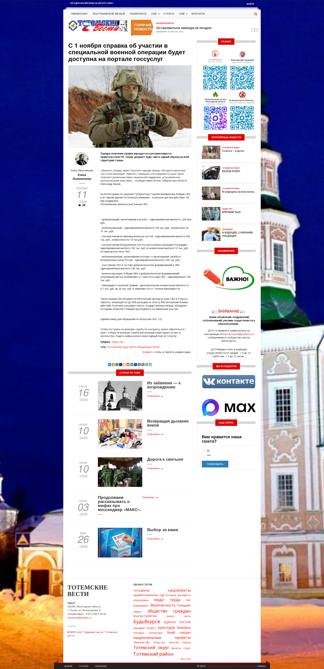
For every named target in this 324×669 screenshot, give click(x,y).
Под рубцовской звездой (109, 14)
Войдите (148, 352)
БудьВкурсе (146, 621)
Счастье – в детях (233, 151)
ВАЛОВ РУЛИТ (231, 171)
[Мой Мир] (116, 364)
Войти (250, 4)
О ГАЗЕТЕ (169, 14)
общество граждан (169, 611)
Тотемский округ (151, 647)
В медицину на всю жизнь (238, 191)
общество (159, 642)
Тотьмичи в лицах (231, 147)
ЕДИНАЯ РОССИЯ (177, 622)
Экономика (227, 229)
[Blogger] (124, 364)
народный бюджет (144, 627)
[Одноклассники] (113, 364)
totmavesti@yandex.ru (239, 334)
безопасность (163, 605)
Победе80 (184, 605)
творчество (141, 642)
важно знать (179, 616)
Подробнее (153, 396)
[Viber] (142, 364)
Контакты (198, 14)
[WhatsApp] (146, 364)
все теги (186, 658)
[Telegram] (150, 364)
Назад (253, 30)
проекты (176, 648)
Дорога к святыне (165, 459)
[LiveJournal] (135, 364)
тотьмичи (141, 590)
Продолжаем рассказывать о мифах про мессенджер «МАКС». (119, 503)
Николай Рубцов (180, 642)
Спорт (187, 648)
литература (155, 632)
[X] (120, 364)
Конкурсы (138, 632)
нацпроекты (179, 590)
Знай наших (179, 632)
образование (140, 600)
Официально (79, 14)
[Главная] (97, 25)
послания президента (178, 595)
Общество (118, 341)
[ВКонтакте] (109, 364)
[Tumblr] (139, 364)
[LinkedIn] (131, 364)
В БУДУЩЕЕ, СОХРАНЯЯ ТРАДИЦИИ (237, 234)
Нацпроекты (138, 14)
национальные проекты (162, 637)
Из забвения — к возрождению (164, 385)
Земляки (184, 627)
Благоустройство (145, 616)
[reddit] (128, 364)
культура (166, 627)
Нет (209, 455)
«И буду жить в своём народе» (181, 27)
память (137, 611)
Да (208, 450)
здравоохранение (145, 595)
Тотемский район (153, 654)
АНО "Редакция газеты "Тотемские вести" (232, 666)
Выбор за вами (162, 529)
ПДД (161, 595)
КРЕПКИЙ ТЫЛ (231, 212)
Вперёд (256, 30)
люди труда (167, 599)
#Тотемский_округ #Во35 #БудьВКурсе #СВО (133, 347)
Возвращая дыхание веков (168, 423)
